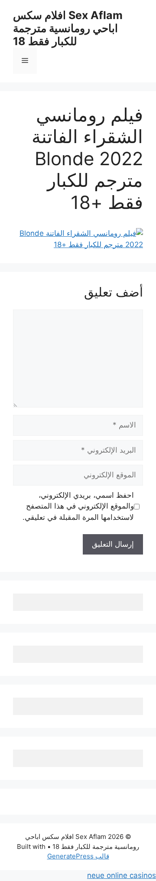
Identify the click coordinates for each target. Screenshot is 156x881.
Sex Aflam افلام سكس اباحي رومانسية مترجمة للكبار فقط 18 (68, 28)
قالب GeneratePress (78, 856)
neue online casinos (121, 875)
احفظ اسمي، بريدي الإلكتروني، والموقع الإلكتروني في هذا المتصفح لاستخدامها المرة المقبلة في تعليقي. (78, 506)
